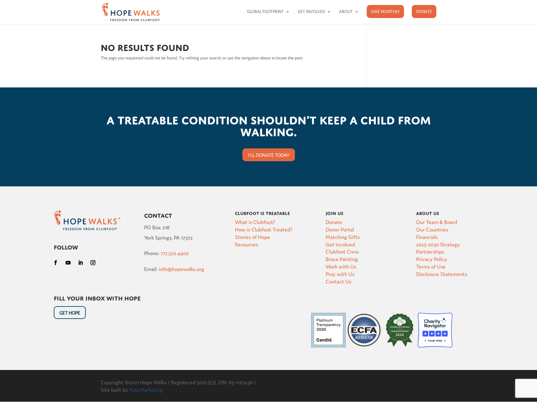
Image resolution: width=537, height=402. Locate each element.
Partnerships (430, 251)
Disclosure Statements (441, 273)
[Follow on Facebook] (56, 263)
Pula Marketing (146, 389)
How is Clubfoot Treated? (264, 229)
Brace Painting (342, 258)
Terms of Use (431, 266)
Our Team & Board (436, 221)
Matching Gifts (343, 236)
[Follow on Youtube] (68, 263)
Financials (427, 236)
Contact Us (338, 281)
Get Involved (311, 11)
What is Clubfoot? (255, 221)
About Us (427, 212)
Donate (424, 11)
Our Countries (432, 229)
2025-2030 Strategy (438, 244)
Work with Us (341, 266)
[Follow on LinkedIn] (80, 263)
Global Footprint (265, 11)
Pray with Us (340, 273)
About (346, 11)
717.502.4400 (175, 253)
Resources (246, 244)
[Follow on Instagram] (93, 263)
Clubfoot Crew (342, 251)
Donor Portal (340, 229)
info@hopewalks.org (181, 268)
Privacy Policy (431, 258)
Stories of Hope (252, 236)
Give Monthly (385, 11)
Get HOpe (69, 313)
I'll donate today (268, 155)
